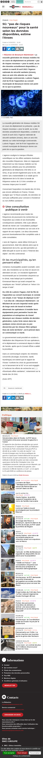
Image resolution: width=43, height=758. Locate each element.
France (5, 20)
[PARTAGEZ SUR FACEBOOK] (4, 49)
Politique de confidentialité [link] (21, 756)
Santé (34, 548)
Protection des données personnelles (17, 673)
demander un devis (12, 715)
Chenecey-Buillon (22, 641)
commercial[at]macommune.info (13, 709)
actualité (19, 518)
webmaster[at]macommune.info (13, 730)
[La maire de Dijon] (8, 483)
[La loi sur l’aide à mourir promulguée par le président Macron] (8, 508)
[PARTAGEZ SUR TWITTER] (9, 49)
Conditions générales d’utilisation (15, 681)
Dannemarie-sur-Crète (24, 628)
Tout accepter (9, 753)
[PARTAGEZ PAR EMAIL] (17, 49)
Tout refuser (22, 753)
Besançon (6, 436)
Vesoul (18, 531)
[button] (38, 2)
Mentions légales (10, 678)
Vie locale (19, 550)
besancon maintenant (15, 388)
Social (34, 630)
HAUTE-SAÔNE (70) (22, 493)
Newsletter (9, 685)
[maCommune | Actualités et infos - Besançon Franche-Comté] (15, 7)
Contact (6, 665)
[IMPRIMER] (22, 49)
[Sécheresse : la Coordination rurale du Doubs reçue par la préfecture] (8, 618)
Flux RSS (7, 675)
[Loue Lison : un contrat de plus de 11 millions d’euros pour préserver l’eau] (8, 643)
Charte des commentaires (12, 670)
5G (5, 388)
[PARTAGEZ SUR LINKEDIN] (13, 49)
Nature (27, 518)
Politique (13, 20)
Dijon (18, 480)
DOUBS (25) (19, 590)
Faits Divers (25, 480)
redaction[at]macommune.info (12, 704)
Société (27, 495)
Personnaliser (35, 753)
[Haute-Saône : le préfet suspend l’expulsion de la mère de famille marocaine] (8, 496)
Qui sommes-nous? (10, 667)
